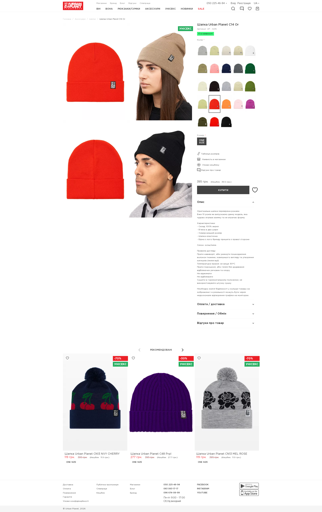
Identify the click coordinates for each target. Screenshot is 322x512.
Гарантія (67, 497)
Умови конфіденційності (76, 501)
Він (98, 9)
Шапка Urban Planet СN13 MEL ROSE (221, 454)
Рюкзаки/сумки (129, 9)
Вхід (233, 3)
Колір (200, 40)
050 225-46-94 (216, 3)
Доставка (68, 485)
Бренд (113, 3)
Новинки (187, 9)
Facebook (202, 485)
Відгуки (132, 3)
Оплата (67, 489)
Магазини (101, 3)
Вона (109, 9)
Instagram (203, 489)
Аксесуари (152, 9)
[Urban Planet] (73, 6)
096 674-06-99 (172, 493)
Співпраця (145, 3)
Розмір (200, 135)
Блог (122, 3)
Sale (201, 9)
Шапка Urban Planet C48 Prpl (150, 454)
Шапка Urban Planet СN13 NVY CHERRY (92, 454)
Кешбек (100, 493)
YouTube (202, 493)
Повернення (69, 493)
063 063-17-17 (171, 489)
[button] (257, 3)
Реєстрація (244, 3)
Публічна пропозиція (107, 485)
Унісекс (170, 9)
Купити (223, 190)
